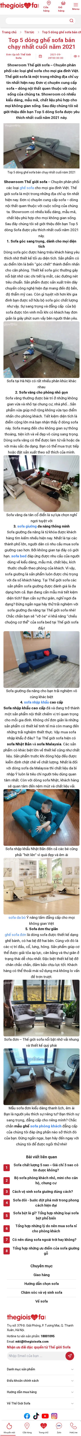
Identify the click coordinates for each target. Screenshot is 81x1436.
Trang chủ (9, 32)
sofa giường (27, 526)
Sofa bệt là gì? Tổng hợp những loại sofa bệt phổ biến (46, 1215)
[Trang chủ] (20, 6)
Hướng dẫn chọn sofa (41, 1284)
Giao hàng (41, 1275)
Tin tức (29, 32)
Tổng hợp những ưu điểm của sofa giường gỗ (46, 1251)
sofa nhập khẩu (36, 702)
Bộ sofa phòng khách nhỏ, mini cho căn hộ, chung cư (46, 1180)
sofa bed (19, 556)
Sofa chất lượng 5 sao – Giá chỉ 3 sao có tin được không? (46, 1167)
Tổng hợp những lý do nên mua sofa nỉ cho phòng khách (46, 1228)
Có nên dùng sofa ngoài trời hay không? (44, 1240)
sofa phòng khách (46, 1126)
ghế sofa (27, 188)
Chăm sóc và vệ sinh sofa (41, 1292)
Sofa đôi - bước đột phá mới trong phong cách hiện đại (46, 1202)
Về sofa (41, 1301)
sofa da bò (17, 917)
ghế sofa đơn (15, 935)
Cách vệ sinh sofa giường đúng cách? (42, 1192)
